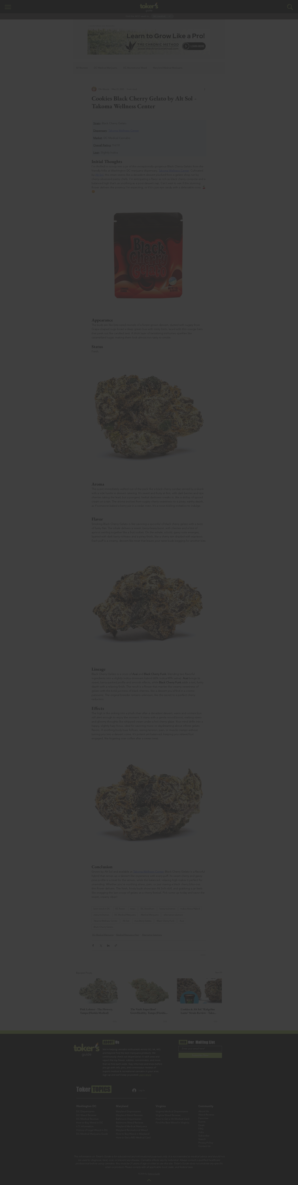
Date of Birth (129, 588)
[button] (219, 541)
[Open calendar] (172, 595)
